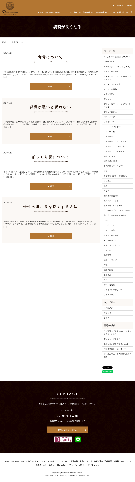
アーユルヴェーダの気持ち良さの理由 (117, 355)
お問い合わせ (122, 12)
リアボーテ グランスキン (115, 142)
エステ (66, 12)
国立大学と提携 (110, 161)
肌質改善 (107, 255)
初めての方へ (109, 156)
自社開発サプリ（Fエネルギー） (117, 210)
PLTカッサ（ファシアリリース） (117, 67)
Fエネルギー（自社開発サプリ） (117, 57)
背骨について (50, 57)
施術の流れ (108, 270)
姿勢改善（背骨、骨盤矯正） (116, 176)
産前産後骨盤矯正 (111, 196)
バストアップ (109, 117)
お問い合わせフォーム (67, 430)
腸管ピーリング (110, 260)
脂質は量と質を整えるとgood (116, 344)
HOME (40, 12)
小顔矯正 (107, 181)
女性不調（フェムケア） (114, 166)
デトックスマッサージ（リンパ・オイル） (117, 105)
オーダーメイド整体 (112, 84)
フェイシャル (109, 122)
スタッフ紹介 (109, 94)
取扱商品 (86, 12)
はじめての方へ (51, 12)
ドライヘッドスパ (111, 240)
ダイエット (108, 99)
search (131, 12)
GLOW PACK (109, 62)
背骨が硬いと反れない (51, 107)
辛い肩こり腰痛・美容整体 (115, 215)
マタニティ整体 (110, 132)
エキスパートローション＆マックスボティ (117, 77)
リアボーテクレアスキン (114, 151)
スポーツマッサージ (112, 245)
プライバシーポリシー (113, 290)
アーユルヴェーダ (111, 72)
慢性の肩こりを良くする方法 (50, 207)
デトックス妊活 (110, 112)
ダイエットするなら (112, 339)
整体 (76, 12)
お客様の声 (99, 12)
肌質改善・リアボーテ (113, 206)
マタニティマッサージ (113, 127)
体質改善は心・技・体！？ (115, 349)
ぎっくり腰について (51, 157)
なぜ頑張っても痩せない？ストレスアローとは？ (117, 332)
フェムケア (108, 250)
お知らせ (107, 313)
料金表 (106, 191)
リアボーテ (108, 137)
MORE (51, 87)
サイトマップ (109, 295)
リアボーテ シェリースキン (115, 146)
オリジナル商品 (110, 89)
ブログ (112, 12)
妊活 (105, 171)
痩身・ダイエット (111, 201)
